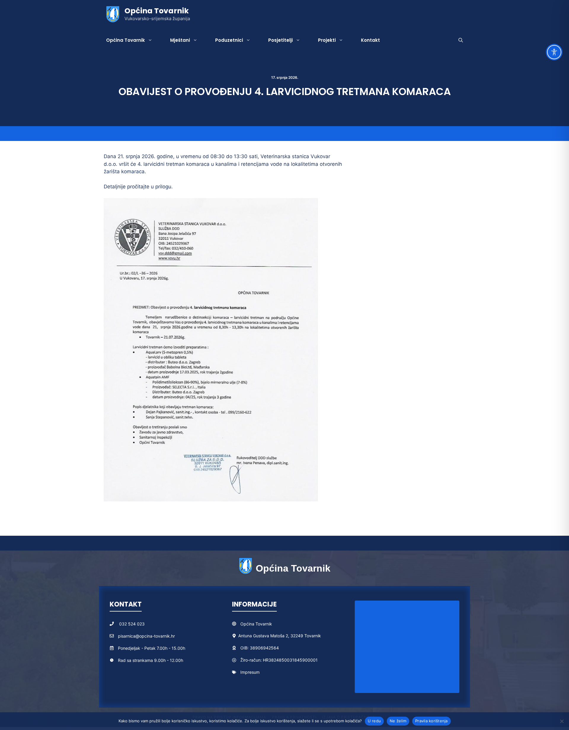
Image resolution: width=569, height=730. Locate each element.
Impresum (250, 672)
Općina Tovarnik (156, 11)
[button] (461, 40)
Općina (247, 623)
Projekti (327, 40)
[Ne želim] (562, 721)
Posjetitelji (280, 40)
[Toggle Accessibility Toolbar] (554, 52)
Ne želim (398, 720)
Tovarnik (263, 623)
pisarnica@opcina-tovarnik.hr (146, 635)
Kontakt (370, 40)
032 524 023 (132, 623)
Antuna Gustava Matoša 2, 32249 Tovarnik (279, 635)
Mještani (180, 40)
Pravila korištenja (431, 720)
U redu (374, 720)
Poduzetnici (229, 40)
